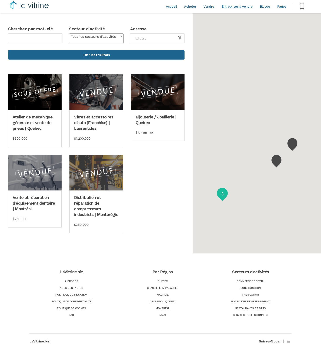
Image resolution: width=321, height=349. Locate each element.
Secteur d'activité (87, 28)
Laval (163, 314)
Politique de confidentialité (71, 301)
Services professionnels (250, 314)
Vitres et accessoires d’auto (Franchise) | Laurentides (93, 123)
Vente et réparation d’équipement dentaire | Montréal (34, 203)
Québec (163, 281)
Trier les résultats (96, 55)
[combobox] (96, 38)
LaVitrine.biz (39, 341)
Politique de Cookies (71, 308)
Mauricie (162, 294)
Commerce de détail (250, 281)
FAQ (71, 314)
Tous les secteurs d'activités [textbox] (93, 37)
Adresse (138, 28)
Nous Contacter (71, 287)
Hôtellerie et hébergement (250, 301)
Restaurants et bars (250, 308)
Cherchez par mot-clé (30, 28)
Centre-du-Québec (163, 301)
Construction (250, 287)
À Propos (71, 281)
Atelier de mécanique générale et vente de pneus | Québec (32, 123)
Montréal (163, 308)
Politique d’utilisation (71, 294)
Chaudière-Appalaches (162, 287)
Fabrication (250, 294)
